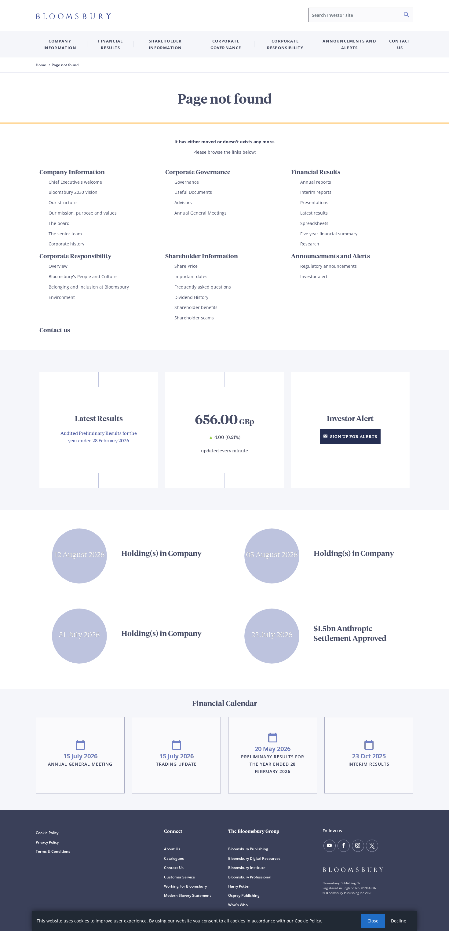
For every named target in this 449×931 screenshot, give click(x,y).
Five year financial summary (328, 234)
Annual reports (315, 182)
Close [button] (372, 921)
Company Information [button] (59, 44)
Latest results (314, 213)
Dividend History (191, 297)
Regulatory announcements (328, 266)
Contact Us (174, 867)
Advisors (183, 202)
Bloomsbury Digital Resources (254, 858)
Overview (58, 266)
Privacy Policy (47, 842)
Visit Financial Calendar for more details (224, 745)
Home (41, 65)
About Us (172, 849)
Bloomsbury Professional (249, 877)
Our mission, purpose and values (83, 213)
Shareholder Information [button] (165, 44)
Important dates (190, 276)
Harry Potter (239, 886)
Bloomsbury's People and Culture (83, 276)
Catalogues (174, 858)
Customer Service (179, 877)
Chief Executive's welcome (75, 182)
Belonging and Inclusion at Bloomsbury (89, 287)
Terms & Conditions (53, 851)
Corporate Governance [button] (225, 44)
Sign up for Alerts (353, 436)
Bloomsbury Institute (246, 867)
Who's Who (238, 904)
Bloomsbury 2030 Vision (73, 192)
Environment (62, 297)
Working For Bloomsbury (185, 886)
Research (309, 244)
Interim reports (315, 192)
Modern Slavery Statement (187, 895)
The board (59, 223)
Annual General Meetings (200, 213)
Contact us (400, 44)
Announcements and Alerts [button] (349, 44)
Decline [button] (398, 921)
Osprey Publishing (244, 895)
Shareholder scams (194, 318)
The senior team (65, 234)
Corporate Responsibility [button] (285, 44)
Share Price (186, 266)
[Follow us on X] (372, 846)
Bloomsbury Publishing (248, 849)
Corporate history (66, 244)
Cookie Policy (308, 921)
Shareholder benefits (195, 307)
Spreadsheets (314, 223)
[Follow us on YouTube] (329, 846)
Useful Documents (193, 192)
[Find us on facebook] (344, 846)
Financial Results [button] (110, 44)
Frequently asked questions (202, 287)
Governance (186, 182)
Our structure (63, 202)
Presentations (314, 202)
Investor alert (313, 276)
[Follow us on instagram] (358, 846)
